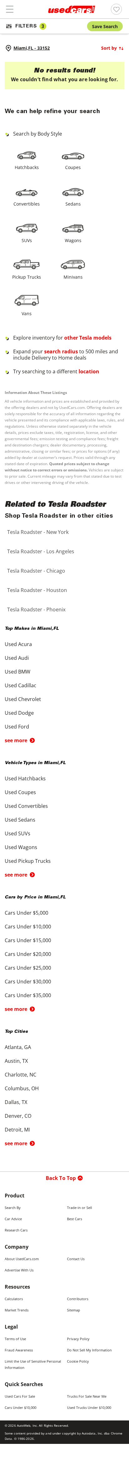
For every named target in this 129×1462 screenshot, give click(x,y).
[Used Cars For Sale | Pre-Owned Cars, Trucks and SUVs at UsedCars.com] (71, 9)
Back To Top (61, 1178)
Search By (13, 1207)
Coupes (73, 167)
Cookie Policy (78, 1361)
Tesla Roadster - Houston (37, 590)
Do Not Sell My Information (89, 1350)
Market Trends (16, 1310)
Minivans (73, 277)
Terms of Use (15, 1338)
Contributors (77, 1298)
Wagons (73, 240)
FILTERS (29, 26)
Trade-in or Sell (79, 1207)
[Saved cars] (116, 9)
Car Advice (13, 1218)
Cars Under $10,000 (20, 1407)
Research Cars (16, 1230)
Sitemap (73, 1310)
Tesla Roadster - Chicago (36, 570)
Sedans (73, 204)
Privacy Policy (78, 1338)
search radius (61, 351)
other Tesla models (87, 337)
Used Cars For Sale (20, 1396)
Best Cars (74, 1218)
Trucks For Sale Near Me (86, 1396)
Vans (27, 313)
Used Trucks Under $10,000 (89, 1407)
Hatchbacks (27, 167)
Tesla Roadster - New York (38, 532)
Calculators (14, 1298)
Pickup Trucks (26, 277)
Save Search (105, 26)
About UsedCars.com (22, 1258)
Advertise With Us (19, 1270)
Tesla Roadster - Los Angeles (40, 551)
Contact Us (76, 1258)
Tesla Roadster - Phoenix (36, 609)
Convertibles (26, 204)
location (89, 371)
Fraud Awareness (19, 1350)
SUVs (27, 240)
